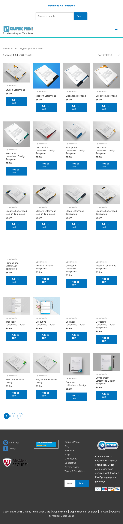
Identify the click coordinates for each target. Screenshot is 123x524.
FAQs (67, 454)
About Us (69, 450)
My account (70, 458)
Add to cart (15, 102)
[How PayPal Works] (46, 444)
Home (6, 48)
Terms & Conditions (75, 471)
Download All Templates (61, 5)
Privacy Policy (71, 467)
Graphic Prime (72, 442)
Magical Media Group (63, 515)
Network (103, 511)
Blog (66, 446)
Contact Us (70, 462)
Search (80, 16)
